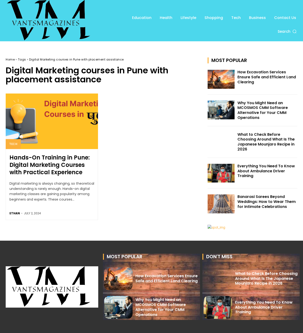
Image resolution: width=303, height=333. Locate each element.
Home (10, 59)
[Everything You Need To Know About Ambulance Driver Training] (221, 173)
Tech (13, 144)
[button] (287, 31)
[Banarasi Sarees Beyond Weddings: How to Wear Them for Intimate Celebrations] (221, 203)
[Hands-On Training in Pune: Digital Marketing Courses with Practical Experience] (52, 121)
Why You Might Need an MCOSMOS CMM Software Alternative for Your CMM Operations (262, 110)
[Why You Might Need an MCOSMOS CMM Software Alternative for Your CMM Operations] (221, 110)
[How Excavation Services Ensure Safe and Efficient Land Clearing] (221, 79)
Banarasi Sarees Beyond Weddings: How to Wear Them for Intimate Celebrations (266, 201)
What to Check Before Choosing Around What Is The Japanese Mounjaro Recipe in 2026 (266, 142)
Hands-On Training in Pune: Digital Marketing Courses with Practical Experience (49, 165)
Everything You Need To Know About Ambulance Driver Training (266, 171)
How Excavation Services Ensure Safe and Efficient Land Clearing (266, 77)
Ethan (14, 213)
